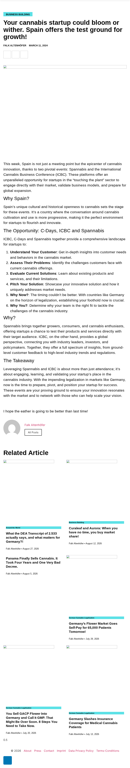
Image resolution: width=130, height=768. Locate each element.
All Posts (33, 432)
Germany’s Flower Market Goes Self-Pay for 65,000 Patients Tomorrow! (93, 627)
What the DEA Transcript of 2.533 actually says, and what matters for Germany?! (33, 537)
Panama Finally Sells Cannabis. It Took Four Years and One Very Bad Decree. (33, 562)
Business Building (18, 14)
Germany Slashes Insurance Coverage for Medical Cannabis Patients (93, 723)
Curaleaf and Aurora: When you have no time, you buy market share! (93, 532)
